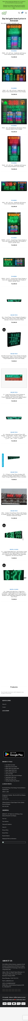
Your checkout (5, 821)
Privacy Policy (5, 830)
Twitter (6, 990)
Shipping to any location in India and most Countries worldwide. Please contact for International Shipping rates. (14, 7)
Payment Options (6, 835)
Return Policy (5, 832)
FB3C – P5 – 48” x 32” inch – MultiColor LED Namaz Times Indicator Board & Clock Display (14, 91)
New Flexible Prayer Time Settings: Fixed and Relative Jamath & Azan (13, 788)
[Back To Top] (23, 1015)
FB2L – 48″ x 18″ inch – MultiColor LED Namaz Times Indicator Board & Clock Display (14, 203)
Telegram (19, 990)
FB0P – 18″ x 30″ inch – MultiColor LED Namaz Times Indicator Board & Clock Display (14, 54)
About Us (4, 704)
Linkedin (16, 990)
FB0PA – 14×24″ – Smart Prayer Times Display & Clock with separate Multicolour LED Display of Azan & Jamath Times (14, 241)
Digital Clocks (14, 549)
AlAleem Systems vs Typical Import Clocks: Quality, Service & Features (13, 803)
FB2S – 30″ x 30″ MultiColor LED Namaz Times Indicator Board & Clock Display (14, 128)
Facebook (3, 990)
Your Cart (4, 818)
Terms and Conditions (7, 824)
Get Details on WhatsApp (3, 460)
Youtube (10, 990)
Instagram (13, 990)
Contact (4, 707)
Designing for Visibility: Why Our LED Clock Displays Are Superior (14, 796)
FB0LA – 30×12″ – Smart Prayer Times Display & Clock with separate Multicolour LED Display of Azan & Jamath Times (14, 280)
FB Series (14, 51)
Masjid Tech (14, 315)
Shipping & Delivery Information (9, 838)
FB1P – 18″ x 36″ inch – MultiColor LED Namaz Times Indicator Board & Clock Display (14, 166)
